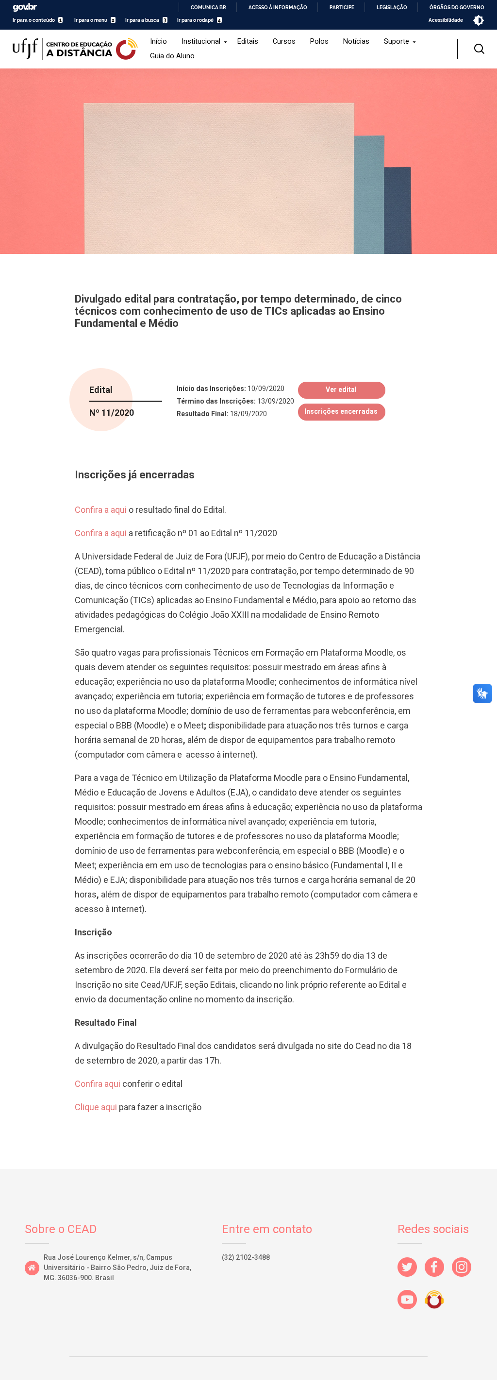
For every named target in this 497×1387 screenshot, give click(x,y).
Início (158, 41)
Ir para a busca (142, 20)
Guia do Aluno (172, 56)
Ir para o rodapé (195, 20)
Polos (319, 41)
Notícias (356, 41)
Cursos (284, 41)
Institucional (201, 41)
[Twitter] (411, 1279)
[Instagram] (465, 1279)
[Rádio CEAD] (438, 1312)
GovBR (25, 7)
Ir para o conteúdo (34, 20)
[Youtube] (411, 1312)
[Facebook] (438, 1279)
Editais (247, 41)
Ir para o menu (90, 20)
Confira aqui (98, 1084)
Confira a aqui (101, 510)
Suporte (396, 41)
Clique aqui (96, 1107)
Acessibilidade (446, 20)
